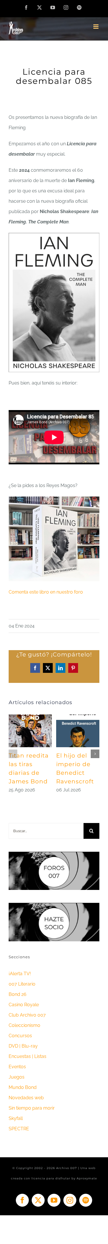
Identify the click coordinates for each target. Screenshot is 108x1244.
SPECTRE (19, 1128)
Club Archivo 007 (27, 1015)
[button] (13, 754)
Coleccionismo (24, 1025)
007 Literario (22, 984)
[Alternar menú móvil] (96, 27)
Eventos (17, 1066)
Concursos (20, 1035)
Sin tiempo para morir (32, 1108)
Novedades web (26, 1097)
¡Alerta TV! (20, 973)
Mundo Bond (23, 1087)
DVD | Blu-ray (23, 1046)
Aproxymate (87, 1178)
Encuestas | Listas (27, 1056)
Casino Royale (24, 1004)
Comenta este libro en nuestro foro (46, 592)
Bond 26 (17, 994)
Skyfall (16, 1118)
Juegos (16, 1077)
